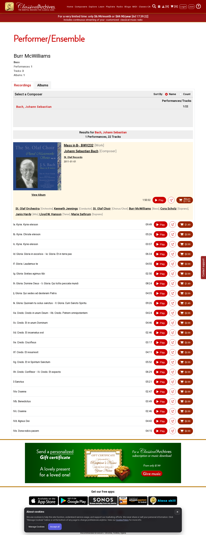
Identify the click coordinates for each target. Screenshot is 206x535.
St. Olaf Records (73, 157)
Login (183, 6)
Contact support (203, 267)
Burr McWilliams (140, 208)
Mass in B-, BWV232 (78, 145)
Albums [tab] (42, 85)
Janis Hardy (23, 214)
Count (186, 94)
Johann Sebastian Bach (81, 151)
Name (172, 94)
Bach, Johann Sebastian (34, 106)
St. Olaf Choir (102, 208)
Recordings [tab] (22, 85)
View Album (39, 194)
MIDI (134, 6)
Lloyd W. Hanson (50, 214)
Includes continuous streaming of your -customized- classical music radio (103, 19)
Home (70, 6)
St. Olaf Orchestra (27, 208)
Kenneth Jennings (66, 208)
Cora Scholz (168, 208)
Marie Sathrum (81, 214)
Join (191, 6)
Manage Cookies (36, 526)
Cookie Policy (122, 520)
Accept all (55, 526)
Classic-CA (145, 6)
